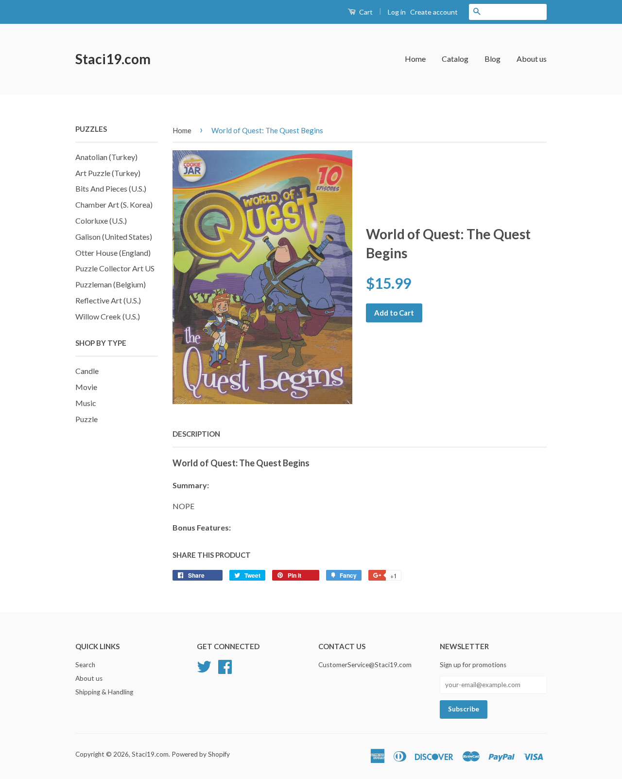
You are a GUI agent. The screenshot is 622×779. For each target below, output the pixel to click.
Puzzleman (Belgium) (110, 284)
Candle (87, 370)
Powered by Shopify (201, 754)
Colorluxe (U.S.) (101, 220)
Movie (86, 386)
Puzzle (86, 419)
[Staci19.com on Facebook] (225, 666)
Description (196, 433)
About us (532, 58)
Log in (397, 12)
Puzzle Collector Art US (115, 268)
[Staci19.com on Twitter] (204, 666)
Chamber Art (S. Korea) (114, 204)
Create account (434, 12)
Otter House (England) (113, 252)
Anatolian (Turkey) (106, 156)
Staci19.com (113, 59)
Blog (492, 58)
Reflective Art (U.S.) (108, 300)
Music (85, 402)
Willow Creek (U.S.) (107, 316)
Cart (365, 12)
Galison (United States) (113, 236)
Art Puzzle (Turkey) (107, 172)
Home (415, 58)
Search (85, 665)
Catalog (455, 58)
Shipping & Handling (104, 692)
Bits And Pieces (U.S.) (110, 188)
